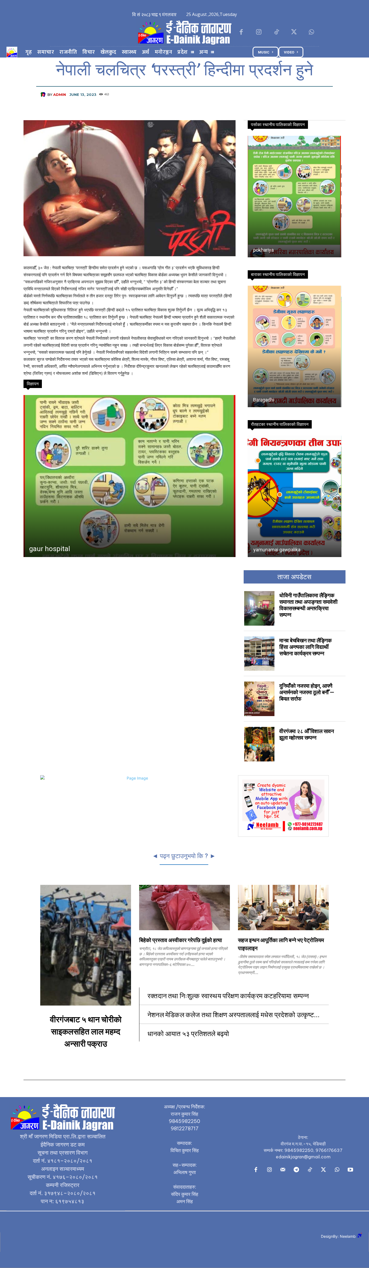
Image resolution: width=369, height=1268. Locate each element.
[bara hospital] (129, 476)
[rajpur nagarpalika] (294, 496)
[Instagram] (258, 32)
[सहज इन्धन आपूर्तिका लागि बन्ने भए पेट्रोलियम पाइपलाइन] (283, 907)
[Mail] (282, 1170)
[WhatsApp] (311, 32)
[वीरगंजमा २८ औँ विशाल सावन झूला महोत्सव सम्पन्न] (259, 744)
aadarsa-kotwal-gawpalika (280, 400)
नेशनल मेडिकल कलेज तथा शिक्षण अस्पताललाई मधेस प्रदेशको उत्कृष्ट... (233, 1014)
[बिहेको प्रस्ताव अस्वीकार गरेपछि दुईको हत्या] (184, 907)
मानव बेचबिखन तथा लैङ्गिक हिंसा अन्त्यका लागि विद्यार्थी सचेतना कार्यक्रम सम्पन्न (305, 647)
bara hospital (49, 549)
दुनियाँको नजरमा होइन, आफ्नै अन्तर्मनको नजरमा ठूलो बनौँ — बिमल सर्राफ (306, 692)
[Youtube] (350, 1170)
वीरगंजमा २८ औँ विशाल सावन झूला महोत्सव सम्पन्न (306, 734)
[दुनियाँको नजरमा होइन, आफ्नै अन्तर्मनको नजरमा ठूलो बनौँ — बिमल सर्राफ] (259, 699)
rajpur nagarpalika (272, 549)
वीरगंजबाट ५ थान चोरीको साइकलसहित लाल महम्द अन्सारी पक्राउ (86, 1032)
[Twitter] (294, 32)
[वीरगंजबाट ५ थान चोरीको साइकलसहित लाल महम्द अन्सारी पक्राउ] (85, 945)
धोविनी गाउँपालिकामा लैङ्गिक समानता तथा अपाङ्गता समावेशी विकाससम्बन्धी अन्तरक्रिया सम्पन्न (308, 605)
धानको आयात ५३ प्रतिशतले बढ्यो (188, 1033)
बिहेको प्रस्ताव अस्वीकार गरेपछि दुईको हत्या (180, 940)
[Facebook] (241, 32)
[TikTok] (276, 32)
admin (59, 94)
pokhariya (263, 250)
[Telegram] (296, 1170)
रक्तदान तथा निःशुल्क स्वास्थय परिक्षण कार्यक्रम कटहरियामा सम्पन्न (228, 995)
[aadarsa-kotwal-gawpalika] (294, 346)
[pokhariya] (294, 196)
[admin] (43, 94)
